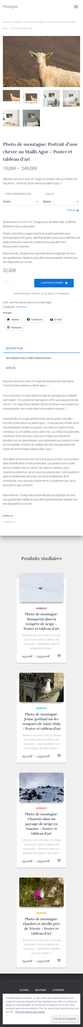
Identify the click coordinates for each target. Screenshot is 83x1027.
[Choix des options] (59, 656)
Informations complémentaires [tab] (28, 358)
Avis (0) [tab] (10, 367)
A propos (58, 990)
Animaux (17, 22)
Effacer (71, 210)
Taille (49, 193)
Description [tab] (14, 348)
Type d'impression (18, 193)
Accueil (6, 22)
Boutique (40, 990)
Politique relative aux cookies (30, 1012)
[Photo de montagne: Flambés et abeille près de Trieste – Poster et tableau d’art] (41, 892)
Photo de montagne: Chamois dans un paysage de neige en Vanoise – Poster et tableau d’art (41, 824)
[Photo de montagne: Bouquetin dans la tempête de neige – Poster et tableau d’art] (41, 587)
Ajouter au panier (52, 283)
